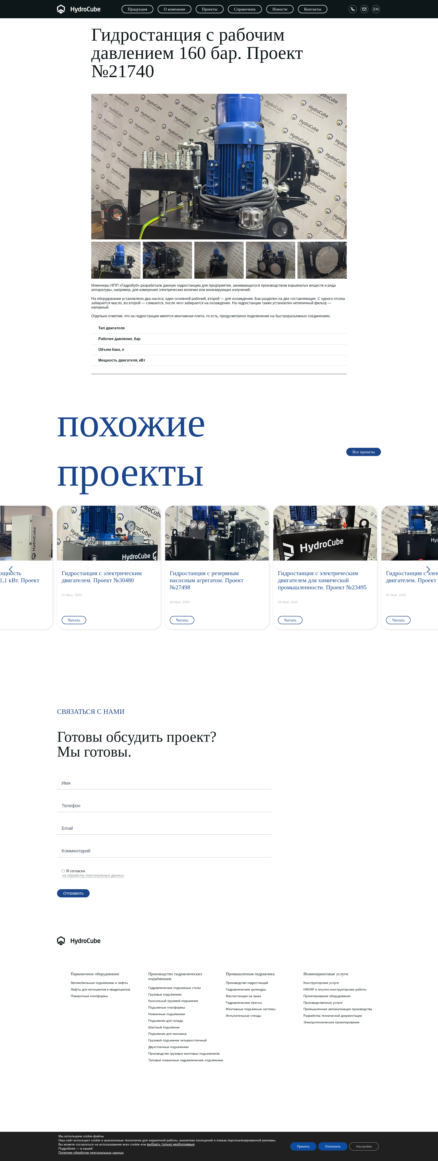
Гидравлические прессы (244, 1002)
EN (376, 9)
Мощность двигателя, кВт (121, 360)
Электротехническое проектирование (331, 1022)
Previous (10, 567)
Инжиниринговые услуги (325, 974)
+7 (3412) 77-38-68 (241, 1120)
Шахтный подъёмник (164, 1027)
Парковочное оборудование (95, 974)
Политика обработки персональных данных (103, 1121)
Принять (303, 1146)
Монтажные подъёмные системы (251, 1009)
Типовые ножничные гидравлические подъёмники (185, 1060)
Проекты (154, 1121)
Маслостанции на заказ (243, 996)
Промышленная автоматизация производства (337, 1009)
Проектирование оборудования (327, 996)
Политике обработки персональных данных (91, 1152)
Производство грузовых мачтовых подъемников (183, 1053)
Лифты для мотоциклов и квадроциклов (100, 989)
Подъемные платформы (166, 1007)
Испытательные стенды (243, 1015)
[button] (95, 166)
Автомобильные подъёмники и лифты (99, 983)
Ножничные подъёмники (166, 1014)
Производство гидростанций (247, 983)
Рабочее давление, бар (119, 339)
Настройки (364, 1146)
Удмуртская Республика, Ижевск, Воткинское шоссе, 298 (264, 1108)
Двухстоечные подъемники (168, 1047)
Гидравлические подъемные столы (174, 988)
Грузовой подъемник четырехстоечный (177, 1040)
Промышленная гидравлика (250, 974)
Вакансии (78, 1114)
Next (427, 567)
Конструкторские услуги (321, 983)
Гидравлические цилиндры (246, 989)
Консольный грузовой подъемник (173, 1001)
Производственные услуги (322, 1002)
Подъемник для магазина (167, 1033)
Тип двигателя (111, 328)
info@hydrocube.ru (243, 1126)
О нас (75, 1108)
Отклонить (333, 1146)
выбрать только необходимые (171, 1144)
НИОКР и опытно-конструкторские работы (334, 989)
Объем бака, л (111, 349)
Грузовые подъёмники (165, 994)
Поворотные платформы (89, 996)
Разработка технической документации (332, 1015)
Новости (154, 1114)
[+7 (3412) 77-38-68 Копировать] (353, 9)
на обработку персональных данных (93, 875)
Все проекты (157, 1128)
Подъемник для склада (165, 1020)
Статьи (153, 1108)
